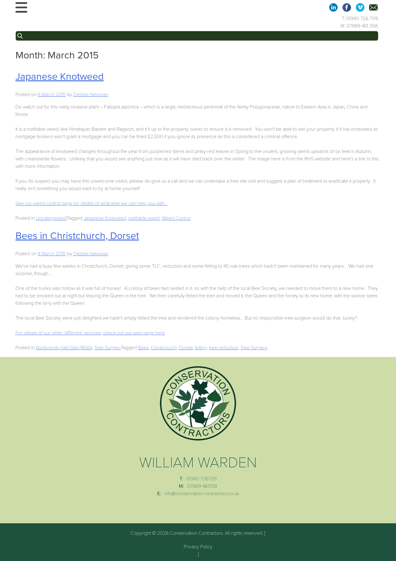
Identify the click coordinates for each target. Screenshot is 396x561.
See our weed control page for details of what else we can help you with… (91, 203)
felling (201, 348)
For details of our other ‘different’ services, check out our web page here (90, 333)
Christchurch (164, 348)
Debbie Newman (90, 94)
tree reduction (223, 348)
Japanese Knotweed (59, 77)
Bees (143, 348)
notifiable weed (144, 218)
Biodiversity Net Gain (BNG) (64, 348)
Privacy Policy (198, 547)
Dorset (186, 348)
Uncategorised (51, 218)
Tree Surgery (107, 348)
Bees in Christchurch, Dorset (77, 236)
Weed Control (176, 218)
